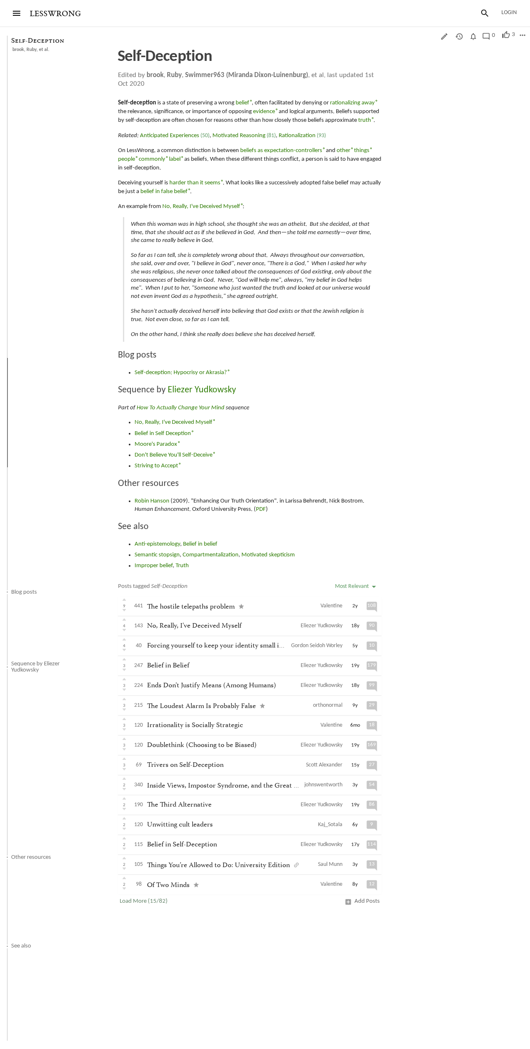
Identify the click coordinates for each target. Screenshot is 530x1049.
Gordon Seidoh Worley (316, 646)
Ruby (31, 49)
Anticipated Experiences (169, 136)
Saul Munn (330, 864)
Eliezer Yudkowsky (321, 626)
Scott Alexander (324, 765)
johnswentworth (323, 785)
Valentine (331, 606)
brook (18, 49)
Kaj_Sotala (330, 825)
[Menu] (16, 13)
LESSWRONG (55, 14)
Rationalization (297, 136)
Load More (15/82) (144, 901)
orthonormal (327, 705)
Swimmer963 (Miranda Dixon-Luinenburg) (246, 75)
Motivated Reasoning (238, 136)
